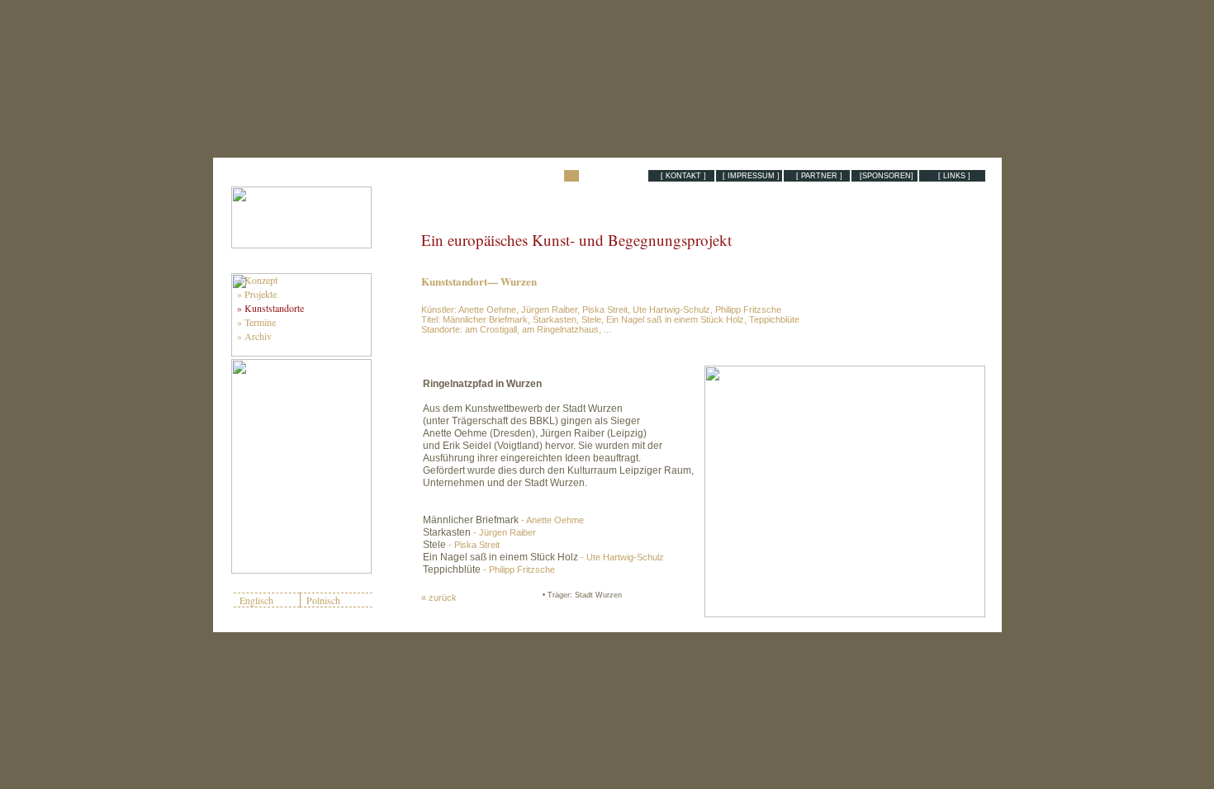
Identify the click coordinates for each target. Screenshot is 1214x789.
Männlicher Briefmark (503, 520)
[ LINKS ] (951, 176)
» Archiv (253, 336)
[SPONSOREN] (884, 176)
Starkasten (479, 532)
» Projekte (255, 293)
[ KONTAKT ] (681, 176)
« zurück (439, 597)
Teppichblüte (489, 569)
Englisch (256, 600)
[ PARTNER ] (816, 176)
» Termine (255, 321)
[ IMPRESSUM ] (749, 176)
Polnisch (323, 600)
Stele (461, 544)
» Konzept (255, 279)
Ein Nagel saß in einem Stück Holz (543, 557)
